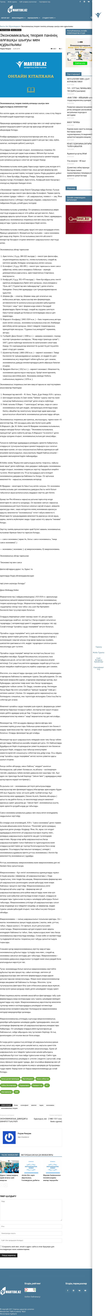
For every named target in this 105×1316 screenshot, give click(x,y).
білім (16, 1105)
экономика (50, 1105)
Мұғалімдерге (18, 18)
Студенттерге (48, 18)
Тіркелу (2, 2)
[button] (92, 18)
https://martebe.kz (23, 1137)
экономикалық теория (9, 1108)
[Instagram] (84, 2)
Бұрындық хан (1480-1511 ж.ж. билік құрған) (48, 1120)
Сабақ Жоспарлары (8, 1085)
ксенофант (24, 1105)
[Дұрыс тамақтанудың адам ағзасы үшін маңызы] (9, 1166)
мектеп (33, 1105)
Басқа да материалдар (10, 1079)
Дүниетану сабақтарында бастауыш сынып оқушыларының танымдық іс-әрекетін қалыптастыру (79, 172)
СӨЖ (16, 1092)
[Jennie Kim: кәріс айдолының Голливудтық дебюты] (31, 1166)
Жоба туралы (12, 2)
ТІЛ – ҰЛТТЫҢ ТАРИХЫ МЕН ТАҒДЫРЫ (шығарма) (79, 89)
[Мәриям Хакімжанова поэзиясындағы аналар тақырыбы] (52, 1166)
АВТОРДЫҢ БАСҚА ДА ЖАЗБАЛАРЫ (37, 1155)
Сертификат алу (44, 2)
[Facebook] (80, 2)
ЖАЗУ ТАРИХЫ (73, 122)
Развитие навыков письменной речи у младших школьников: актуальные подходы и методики (80, 111)
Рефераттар (37, 1085)
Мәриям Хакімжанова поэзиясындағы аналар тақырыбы (52, 1177)
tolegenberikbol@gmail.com (36, 1299)
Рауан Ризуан (5, 49)
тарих (41, 1105)
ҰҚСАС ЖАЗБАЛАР (10, 1155)
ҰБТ (47, 1085)
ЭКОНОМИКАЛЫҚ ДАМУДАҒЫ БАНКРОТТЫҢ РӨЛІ (14, 1120)
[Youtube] (85, 1291)
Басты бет (4, 26)
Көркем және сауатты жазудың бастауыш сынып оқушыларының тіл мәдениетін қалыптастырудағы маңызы (80, 133)
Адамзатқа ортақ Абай (77, 154)
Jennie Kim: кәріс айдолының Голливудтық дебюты (31, 1177)
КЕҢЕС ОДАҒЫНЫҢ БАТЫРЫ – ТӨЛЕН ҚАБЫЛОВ (80, 145)
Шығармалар (6, 1092)
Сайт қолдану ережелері (28, 2)
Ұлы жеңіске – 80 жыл (76, 161)
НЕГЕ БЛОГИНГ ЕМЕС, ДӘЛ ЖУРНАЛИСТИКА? (78, 80)
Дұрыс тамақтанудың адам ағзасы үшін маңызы (9, 1177)
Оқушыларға (33, 18)
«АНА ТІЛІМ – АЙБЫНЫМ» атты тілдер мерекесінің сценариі (80, 99)
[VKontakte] (89, 2)
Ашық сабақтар (16, 30)
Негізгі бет (5, 18)
